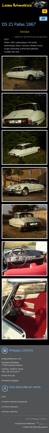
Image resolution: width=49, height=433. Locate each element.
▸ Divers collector (9, 412)
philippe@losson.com (11, 359)
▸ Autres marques (10, 407)
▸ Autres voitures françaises (14, 402)
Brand (24, 7)
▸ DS (4, 397)
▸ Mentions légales (10, 381)
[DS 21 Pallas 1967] (24, 73)
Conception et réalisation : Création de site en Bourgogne (31, 425)
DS (43, 18)
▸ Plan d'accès (8, 375)
